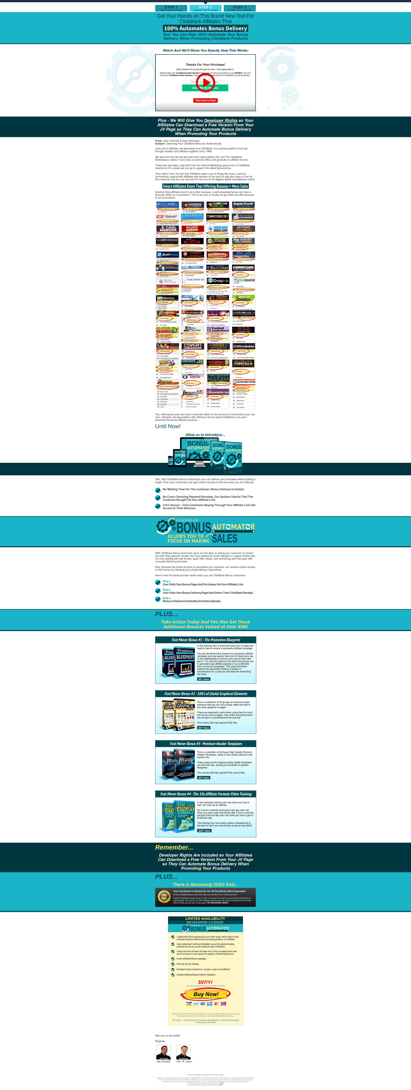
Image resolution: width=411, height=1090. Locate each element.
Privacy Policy (218, 1075)
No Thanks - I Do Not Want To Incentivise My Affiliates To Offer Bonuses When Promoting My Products (205, 1021)
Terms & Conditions (194, 1075)
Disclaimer (207, 1075)
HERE (222, 1083)
